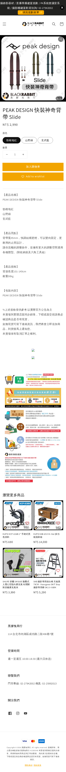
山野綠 (29, 140)
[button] (4, 24)
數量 (5, 147)
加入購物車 (33, 166)
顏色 (5, 133)
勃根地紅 (11, 140)
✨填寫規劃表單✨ (31, 12)
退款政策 (37, 765)
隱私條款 (28, 765)
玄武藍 (45, 140)
